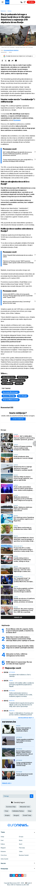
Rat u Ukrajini (7, 383)
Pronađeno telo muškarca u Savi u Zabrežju (20, 675)
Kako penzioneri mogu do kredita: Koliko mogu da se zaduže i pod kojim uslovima (20, 647)
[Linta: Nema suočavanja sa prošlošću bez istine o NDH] (7, 529)
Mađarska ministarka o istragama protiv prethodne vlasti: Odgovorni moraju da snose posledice (23, 498)
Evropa (9, 11)
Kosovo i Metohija (9, 396)
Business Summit (23, 855)
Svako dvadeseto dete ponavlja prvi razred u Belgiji (23, 457)
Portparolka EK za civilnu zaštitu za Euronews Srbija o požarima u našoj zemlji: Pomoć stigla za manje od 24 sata (24, 549)
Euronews (17, 120)
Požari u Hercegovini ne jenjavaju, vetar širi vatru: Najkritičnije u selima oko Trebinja (22, 569)
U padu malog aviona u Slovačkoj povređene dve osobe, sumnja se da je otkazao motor (22, 559)
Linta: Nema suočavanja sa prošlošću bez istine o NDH (23, 528)
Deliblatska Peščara (18, 811)
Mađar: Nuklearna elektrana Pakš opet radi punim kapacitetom (23, 508)
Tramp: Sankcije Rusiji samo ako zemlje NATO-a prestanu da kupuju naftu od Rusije (18, 160)
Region (16, 475)
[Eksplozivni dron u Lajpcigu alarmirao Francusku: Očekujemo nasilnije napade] (7, 468)
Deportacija (22, 377)
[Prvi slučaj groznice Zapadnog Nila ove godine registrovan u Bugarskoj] (7, 518)
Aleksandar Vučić (25, 806)
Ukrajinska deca (8, 377)
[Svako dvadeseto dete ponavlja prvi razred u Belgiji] (7, 458)
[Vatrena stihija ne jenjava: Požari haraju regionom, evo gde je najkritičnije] (7, 478)
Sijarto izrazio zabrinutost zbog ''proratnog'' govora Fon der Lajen (17, 302)
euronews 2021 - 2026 (17, 883)
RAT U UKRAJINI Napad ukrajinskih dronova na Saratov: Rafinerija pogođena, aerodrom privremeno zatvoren (17, 153)
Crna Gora (4, 855)
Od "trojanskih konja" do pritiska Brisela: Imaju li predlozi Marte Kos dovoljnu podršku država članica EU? (23, 579)
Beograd (16, 815)
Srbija (29, 811)
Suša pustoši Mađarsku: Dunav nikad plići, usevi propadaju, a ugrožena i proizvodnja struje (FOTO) (24, 539)
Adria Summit (4, 859)
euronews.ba (9, 721)
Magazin (3, 847)
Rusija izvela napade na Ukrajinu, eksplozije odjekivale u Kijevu (23, 729)
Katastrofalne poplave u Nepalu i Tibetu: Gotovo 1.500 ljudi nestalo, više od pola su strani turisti (24, 753)
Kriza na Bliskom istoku (10, 399)
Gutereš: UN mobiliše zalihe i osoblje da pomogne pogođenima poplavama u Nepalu (21, 684)
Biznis (20, 840)
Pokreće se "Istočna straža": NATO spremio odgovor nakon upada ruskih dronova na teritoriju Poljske (18, 262)
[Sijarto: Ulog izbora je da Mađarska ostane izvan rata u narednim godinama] (34, 443)
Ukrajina (19, 383)
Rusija (4, 380)
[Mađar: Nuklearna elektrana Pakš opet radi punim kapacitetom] (7, 508)
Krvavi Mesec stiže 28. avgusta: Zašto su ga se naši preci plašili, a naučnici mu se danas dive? (20, 630)
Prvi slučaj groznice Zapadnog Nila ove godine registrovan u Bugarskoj (24, 519)
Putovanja (22, 847)
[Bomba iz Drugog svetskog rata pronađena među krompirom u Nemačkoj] (7, 447)
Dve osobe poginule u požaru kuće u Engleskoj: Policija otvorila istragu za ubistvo (23, 590)
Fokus (11, 680)
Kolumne (3, 851)
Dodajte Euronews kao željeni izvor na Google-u (19, 56)
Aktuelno (12, 672)
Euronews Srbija (11, 806)
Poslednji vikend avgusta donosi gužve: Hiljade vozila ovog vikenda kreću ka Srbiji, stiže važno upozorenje (21, 704)
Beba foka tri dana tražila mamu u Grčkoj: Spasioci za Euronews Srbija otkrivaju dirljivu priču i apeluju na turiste (20, 638)
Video (21, 851)
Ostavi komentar (18, 419)
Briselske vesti (18, 546)
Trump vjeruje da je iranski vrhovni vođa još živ (24, 774)
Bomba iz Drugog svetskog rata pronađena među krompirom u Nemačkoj (23, 448)
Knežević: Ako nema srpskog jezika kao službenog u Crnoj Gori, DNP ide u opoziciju (23, 610)
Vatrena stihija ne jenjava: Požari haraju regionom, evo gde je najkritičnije (23, 478)
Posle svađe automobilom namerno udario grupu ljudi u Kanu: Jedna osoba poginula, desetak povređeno (23, 488)
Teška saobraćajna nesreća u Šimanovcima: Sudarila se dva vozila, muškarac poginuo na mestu (20, 694)
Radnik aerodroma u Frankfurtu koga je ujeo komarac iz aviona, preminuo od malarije (24, 600)
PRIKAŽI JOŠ (6, 783)
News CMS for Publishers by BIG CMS (18, 884)
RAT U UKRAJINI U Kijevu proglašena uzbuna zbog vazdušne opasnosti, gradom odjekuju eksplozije (24, 437)
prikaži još (18, 617)
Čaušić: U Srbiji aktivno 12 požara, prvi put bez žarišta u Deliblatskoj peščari (21, 714)
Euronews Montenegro (10, 392)
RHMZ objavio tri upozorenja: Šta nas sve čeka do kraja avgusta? (19, 663)
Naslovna (3, 11)
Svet (2, 840)
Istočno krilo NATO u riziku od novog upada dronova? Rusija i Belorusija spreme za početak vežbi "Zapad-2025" (18, 295)
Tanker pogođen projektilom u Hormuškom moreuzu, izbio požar (25, 741)
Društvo (11, 700)
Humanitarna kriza (17, 380)
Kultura (3, 844)
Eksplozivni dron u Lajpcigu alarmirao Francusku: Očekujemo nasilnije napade (23, 468)
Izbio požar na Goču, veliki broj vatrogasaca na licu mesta (16, 655)
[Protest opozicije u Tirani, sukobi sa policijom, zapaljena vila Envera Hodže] (1, 443)
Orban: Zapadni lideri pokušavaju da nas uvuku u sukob (18, 255)
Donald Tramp (27, 815)
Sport (20, 844)
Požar (6, 811)
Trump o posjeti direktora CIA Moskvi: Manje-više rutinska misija (24, 764)
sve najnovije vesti (25, 717)
